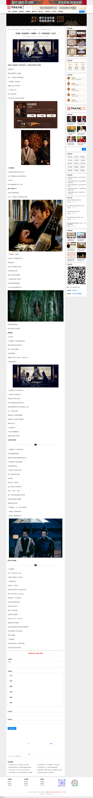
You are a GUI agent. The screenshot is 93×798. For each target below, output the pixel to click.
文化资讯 (69, 201)
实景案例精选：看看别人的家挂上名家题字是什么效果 (49, 769)
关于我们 (10, 781)
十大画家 (76, 160)
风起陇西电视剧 (17, 756)
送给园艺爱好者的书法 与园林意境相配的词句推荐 (20, 767)
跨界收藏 (70, 170)
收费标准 (83, 156)
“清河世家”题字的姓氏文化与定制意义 (45, 772)
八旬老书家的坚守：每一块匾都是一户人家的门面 (48, 764)
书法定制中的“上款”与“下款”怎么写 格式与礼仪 (19, 769)
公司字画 (83, 163)
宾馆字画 (76, 163)
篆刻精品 (83, 167)
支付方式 (42, 785)
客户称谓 (10, 711)
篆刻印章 (34, 11)
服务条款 (10, 783)
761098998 (74, 290)
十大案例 (83, 160)
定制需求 (10, 659)
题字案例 (14, 11)
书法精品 (70, 167)
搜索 (84, 149)
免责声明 (10, 785)
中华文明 (53, 11)
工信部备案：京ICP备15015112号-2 (46, 793)
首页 (9, 11)
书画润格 (76, 170)
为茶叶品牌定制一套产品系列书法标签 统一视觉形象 (20, 772)
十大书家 (70, 160)
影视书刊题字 (15, 29)
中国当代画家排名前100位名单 (73, 211)
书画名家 (21, 11)
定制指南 (60, 11)
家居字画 (70, 163)
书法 (9, 756)
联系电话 (10, 719)
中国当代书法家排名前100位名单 (74, 200)
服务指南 (42, 781)
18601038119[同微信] (77, 293)
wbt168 (33, 36)
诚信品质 (70, 156)
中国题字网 (28, 36)
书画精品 (27, 11)
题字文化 (40, 11)
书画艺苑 (47, 11)
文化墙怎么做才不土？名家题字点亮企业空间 (19, 764)
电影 (12, 756)
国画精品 (76, 167)
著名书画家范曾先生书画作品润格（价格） (76, 205)
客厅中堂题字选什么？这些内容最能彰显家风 (47, 767)
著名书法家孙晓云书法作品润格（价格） (75, 217)
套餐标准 (83, 170)
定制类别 (10, 687)
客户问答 (76, 156)
